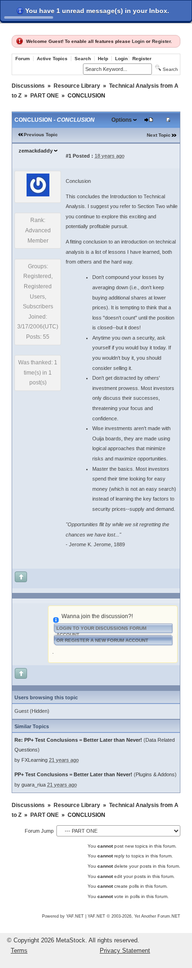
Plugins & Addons (155, 774)
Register (161, 41)
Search (83, 58)
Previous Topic (41, 134)
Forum (22, 58)
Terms (19, 950)
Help (103, 58)
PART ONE (44, 95)
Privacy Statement (125, 950)
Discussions (28, 86)
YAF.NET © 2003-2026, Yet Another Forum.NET (134, 916)
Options (121, 120)
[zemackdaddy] (38, 194)
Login (138, 41)
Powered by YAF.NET (63, 916)
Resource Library (77, 86)
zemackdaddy (36, 150)
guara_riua (33, 784)
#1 (68, 156)
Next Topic (159, 135)
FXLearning (34, 760)
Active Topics (52, 58)
